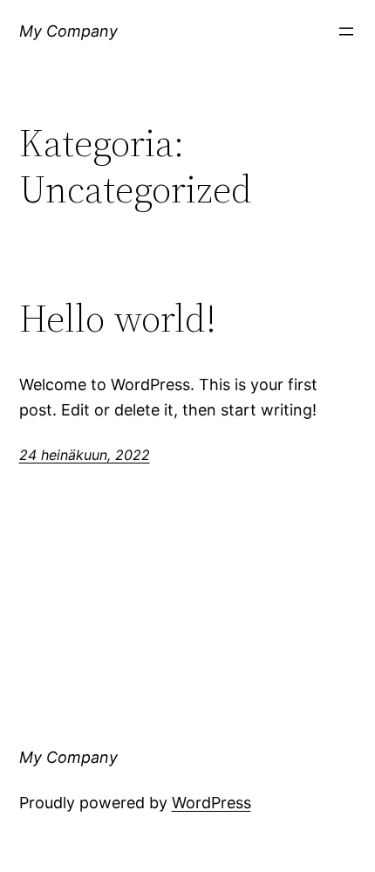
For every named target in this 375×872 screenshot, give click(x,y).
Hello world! (117, 319)
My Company (68, 31)
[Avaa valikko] (346, 31)
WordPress (211, 802)
